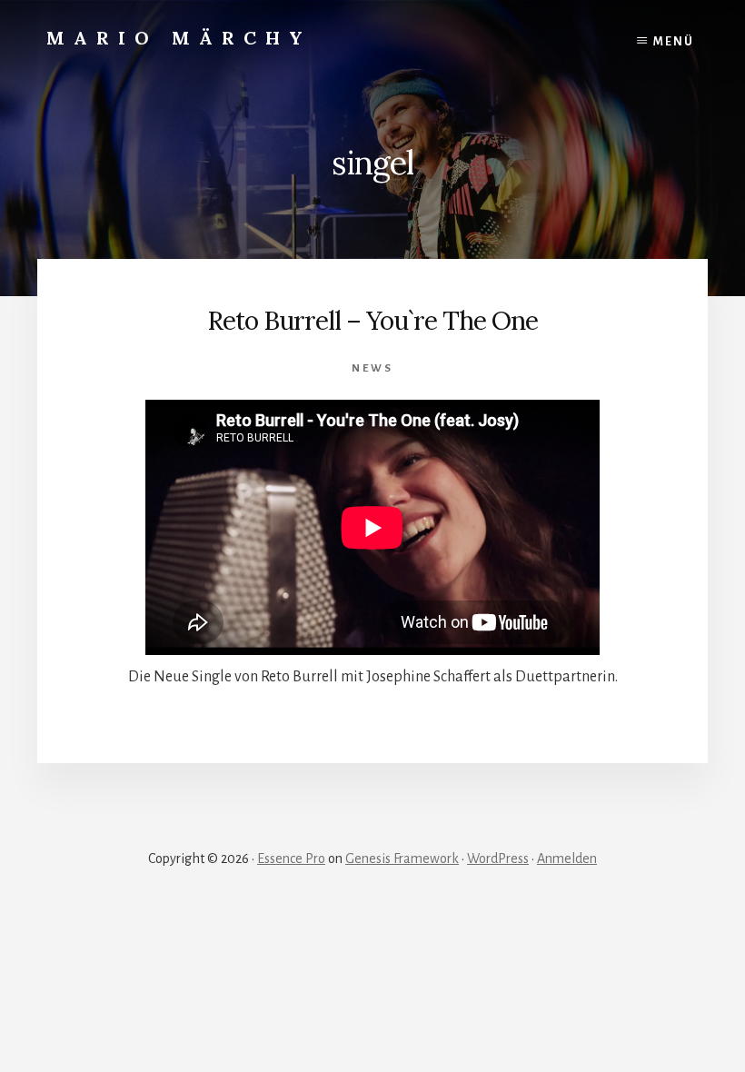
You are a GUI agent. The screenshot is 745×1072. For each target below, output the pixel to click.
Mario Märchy (179, 37)
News (372, 368)
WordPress (498, 858)
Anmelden (567, 858)
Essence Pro (291, 858)
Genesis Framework (402, 858)
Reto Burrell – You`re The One (372, 320)
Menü (673, 41)
